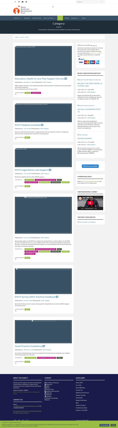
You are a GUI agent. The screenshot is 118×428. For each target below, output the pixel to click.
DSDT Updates (47, 82)
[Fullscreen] (101, 208)
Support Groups (80, 395)
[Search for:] (90, 2)
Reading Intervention (82, 392)
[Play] (79, 208)
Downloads (79, 397)
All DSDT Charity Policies (21, 413)
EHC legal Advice (31, 182)
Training (66, 18)
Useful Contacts (81, 405)
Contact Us (79, 390)
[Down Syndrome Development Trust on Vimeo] (19, 2)
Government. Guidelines (46, 357)
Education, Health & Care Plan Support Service (39, 78)
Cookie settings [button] (104, 425)
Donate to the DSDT (96, 53)
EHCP (60, 18)
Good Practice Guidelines (28, 346)
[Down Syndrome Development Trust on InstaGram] (26, 2)
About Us (16, 18)
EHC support (44, 182)
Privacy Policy (28, 411)
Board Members (80, 387)
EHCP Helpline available (28, 125)
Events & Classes (49, 18)
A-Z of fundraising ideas (90, 181)
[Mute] (98, 208)
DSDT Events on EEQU (90, 166)
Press (59, 357)
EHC (59, 180)
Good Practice (30, 357)
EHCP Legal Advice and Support (32, 170)
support (65, 182)
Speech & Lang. (36, 18)
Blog (77, 403)
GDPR (39, 411)
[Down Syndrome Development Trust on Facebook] (15, 2)
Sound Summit (84, 138)
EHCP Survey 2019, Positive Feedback (35, 296)
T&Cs (34, 411)
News (83, 18)
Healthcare (56, 182)
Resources (74, 18)
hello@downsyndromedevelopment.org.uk (26, 406)
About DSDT (79, 382)
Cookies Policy (18, 411)
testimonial (30, 254)
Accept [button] (113, 425)
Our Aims (78, 385)
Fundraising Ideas (81, 408)
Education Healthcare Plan (45, 180)
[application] (90, 203)
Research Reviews (81, 400)
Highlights (36, 93)
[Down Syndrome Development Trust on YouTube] (22, 2)
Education (27, 18)
